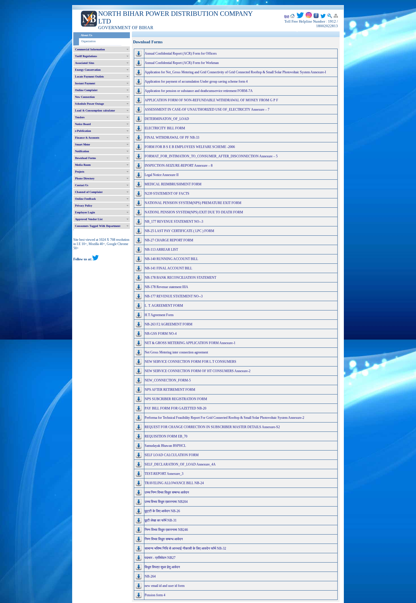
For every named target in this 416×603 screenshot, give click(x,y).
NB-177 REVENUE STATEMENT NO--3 (174, 296)
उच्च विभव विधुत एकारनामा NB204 (166, 502)
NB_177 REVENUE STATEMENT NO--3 (174, 222)
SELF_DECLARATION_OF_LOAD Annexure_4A (180, 464)
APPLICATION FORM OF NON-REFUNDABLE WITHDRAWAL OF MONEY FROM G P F (211, 100)
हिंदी (286, 17)
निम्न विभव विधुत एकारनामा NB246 (166, 530)
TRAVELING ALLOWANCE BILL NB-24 (174, 483)
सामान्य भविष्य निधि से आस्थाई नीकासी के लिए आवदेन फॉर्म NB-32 (185, 548)
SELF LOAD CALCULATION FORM (172, 455)
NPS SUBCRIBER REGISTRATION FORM (176, 399)
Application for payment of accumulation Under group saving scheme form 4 (196, 81)
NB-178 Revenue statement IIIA (166, 287)
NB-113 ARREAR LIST (161, 250)
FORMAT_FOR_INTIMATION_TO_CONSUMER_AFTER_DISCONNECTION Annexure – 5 (211, 156)
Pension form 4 (155, 595)
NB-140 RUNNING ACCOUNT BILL (171, 259)
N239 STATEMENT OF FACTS (167, 194)
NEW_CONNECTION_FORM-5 (168, 380)
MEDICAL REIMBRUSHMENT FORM (173, 184)
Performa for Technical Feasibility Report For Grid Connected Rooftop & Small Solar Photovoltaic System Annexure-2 (224, 418)
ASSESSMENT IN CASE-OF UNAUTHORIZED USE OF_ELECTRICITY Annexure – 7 (207, 109)
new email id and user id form (165, 586)
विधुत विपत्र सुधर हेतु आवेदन (162, 567)
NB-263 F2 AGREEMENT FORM (168, 324)
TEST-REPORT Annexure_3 (164, 474)
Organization (88, 41)
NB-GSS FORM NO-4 (161, 334)
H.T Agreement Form (159, 315)
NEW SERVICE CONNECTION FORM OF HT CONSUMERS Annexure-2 (197, 371)
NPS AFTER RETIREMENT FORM (170, 390)
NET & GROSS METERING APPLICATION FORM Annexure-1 (190, 343)
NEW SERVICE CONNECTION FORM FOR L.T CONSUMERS (190, 362)
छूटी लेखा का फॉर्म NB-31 (161, 520)
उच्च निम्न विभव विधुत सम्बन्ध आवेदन (167, 492)
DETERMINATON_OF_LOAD (167, 119)
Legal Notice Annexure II (162, 175)
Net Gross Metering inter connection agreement (176, 352)
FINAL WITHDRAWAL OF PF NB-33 (172, 138)
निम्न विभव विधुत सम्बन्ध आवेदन (164, 539)
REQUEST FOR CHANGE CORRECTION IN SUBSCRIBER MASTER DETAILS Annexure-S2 (212, 427)
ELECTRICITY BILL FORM (165, 128)
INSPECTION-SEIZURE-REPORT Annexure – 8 (179, 166)
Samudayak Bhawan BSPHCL (165, 446)
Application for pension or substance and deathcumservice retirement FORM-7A (199, 91)
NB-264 (150, 576)
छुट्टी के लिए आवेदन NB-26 (162, 511)
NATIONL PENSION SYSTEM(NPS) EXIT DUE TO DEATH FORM (194, 212)
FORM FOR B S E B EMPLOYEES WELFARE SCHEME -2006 (190, 147)
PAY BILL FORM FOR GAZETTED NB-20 (175, 408)
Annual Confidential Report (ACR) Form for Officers (181, 53)
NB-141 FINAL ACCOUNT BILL (168, 268)
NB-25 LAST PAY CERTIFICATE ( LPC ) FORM (179, 231)
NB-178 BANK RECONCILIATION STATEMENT (180, 278)
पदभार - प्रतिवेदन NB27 (160, 558)
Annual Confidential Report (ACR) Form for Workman (182, 63)
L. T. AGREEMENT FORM (164, 306)
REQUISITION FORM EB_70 (166, 436)
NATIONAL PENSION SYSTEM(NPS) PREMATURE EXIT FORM (193, 203)
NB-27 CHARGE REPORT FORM (169, 240)
